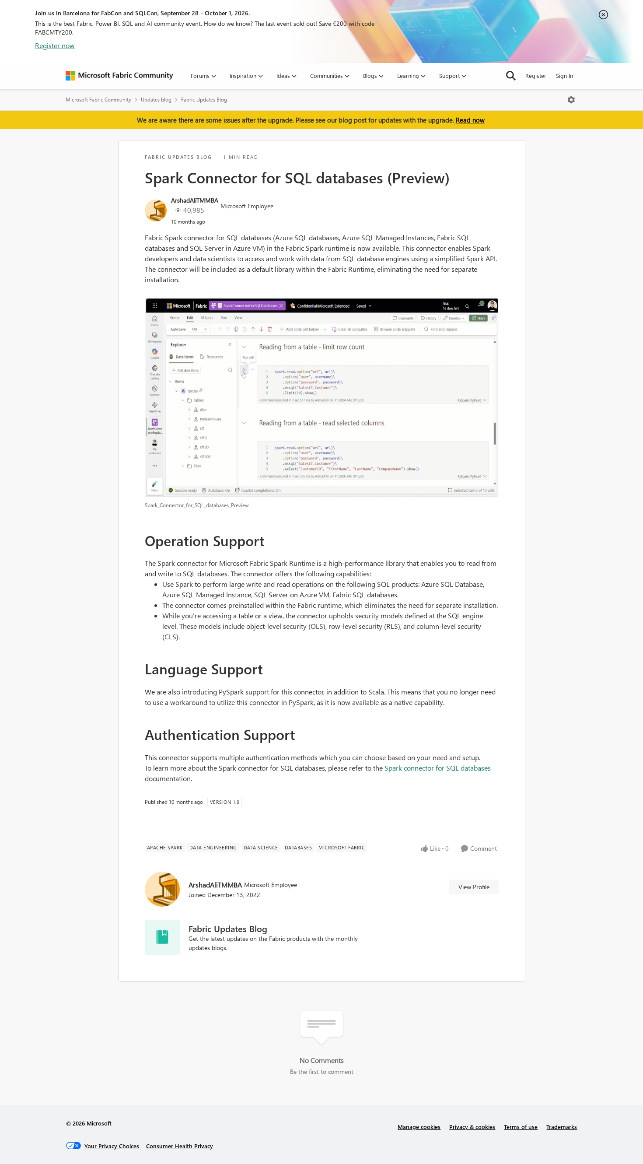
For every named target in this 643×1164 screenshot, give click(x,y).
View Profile (473, 887)
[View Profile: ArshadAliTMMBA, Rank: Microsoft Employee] (156, 210)
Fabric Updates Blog (204, 99)
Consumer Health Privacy (179, 1146)
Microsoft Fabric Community (98, 99)
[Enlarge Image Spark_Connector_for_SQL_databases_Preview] (322, 397)
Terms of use (521, 1126)
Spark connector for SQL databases (437, 767)
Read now (470, 120)
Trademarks (561, 1126)
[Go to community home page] (119, 76)
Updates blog (156, 99)
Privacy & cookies (472, 1126)
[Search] (511, 75)
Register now (55, 45)
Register (535, 75)
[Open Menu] (571, 100)
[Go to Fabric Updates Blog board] (162, 937)
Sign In (564, 75)
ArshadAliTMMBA (194, 200)
